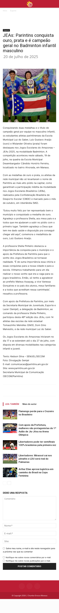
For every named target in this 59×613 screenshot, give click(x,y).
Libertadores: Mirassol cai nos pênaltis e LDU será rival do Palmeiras (35, 458)
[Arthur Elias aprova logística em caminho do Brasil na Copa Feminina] (10, 472)
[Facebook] (15, 62)
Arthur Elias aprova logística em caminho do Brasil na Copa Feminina (36, 472)
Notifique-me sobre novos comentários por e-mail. (28, 557)
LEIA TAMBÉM (12, 404)
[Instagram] (29, 586)
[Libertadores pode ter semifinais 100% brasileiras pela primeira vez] (10, 445)
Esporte (13, 10)
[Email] (41, 62)
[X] (21, 62)
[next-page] (9, 483)
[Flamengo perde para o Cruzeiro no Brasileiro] (10, 415)
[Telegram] (48, 62)
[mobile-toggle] (4, 4)
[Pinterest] (28, 62)
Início (5, 10)
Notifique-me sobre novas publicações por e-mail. (28, 561)
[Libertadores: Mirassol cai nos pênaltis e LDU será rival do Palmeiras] (10, 459)
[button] (55, 4)
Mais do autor (29, 404)
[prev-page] (4, 483)
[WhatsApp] (34, 62)
